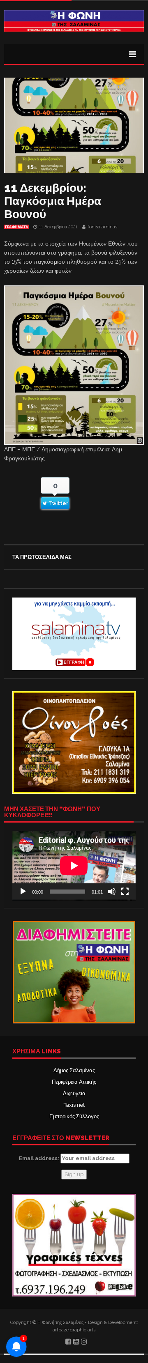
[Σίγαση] (112, 891)
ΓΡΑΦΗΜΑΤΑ (16, 227)
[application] (74, 865)
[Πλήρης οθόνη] (125, 891)
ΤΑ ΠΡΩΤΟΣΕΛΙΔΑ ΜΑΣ (42, 557)
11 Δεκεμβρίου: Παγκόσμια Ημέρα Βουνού (52, 201)
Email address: (39, 1158)
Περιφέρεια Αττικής (74, 1082)
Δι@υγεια (74, 1093)
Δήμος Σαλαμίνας (74, 1070)
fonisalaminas (102, 227)
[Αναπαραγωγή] (23, 891)
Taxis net (74, 1105)
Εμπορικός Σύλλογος (74, 1116)
